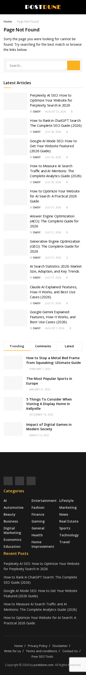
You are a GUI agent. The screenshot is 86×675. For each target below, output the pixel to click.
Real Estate (68, 521)
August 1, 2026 (54, 328)
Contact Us (70, 651)
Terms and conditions (41, 651)
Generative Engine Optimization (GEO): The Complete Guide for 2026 (55, 246)
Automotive (13, 507)
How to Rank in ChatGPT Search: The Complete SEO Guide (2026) (55, 123)
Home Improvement (43, 544)
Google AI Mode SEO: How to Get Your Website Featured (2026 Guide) (53, 145)
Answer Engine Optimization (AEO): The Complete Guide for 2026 (54, 221)
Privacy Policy (38, 646)
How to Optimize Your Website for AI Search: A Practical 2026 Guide (55, 196)
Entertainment (44, 500)
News (63, 514)
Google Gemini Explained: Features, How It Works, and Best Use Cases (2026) (52, 316)
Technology (69, 535)
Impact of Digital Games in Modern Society (49, 426)
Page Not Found (28, 22)
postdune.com (44, 665)
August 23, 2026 (55, 111)
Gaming (38, 521)
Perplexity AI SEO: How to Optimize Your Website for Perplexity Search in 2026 (51, 100)
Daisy (36, 111)
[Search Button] (73, 65)
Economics (12, 539)
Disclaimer (60, 646)
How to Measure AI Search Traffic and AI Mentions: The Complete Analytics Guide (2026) (55, 170)
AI (5, 500)
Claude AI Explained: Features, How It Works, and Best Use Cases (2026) (53, 291)
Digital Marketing (12, 530)
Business (11, 521)
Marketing (68, 507)
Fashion (38, 507)
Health (37, 535)
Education (12, 546)
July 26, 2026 (53, 157)
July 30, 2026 (53, 182)
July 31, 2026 (53, 207)
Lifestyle (66, 500)
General (38, 528)
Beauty (10, 514)
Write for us (12, 651)
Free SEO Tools (42, 656)
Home (8, 22)
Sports (64, 528)
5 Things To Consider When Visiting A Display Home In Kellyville (49, 404)
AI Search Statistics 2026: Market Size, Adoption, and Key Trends (56, 269)
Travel (64, 542)
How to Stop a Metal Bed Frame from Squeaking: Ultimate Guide (53, 360)
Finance (38, 514)
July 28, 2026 (53, 131)
